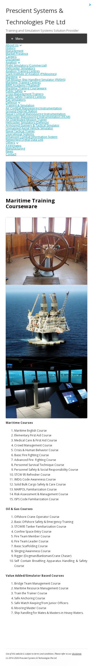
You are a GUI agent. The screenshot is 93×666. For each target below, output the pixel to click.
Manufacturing (15, 148)
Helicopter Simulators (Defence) (27, 123)
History (11, 48)
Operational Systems (20, 134)
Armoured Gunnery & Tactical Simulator (32, 125)
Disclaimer (13, 59)
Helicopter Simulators (20, 68)
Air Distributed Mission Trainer (26, 120)
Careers (11, 57)
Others (10, 143)
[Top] (86, 627)
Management (14, 51)
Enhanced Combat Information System (31, 137)
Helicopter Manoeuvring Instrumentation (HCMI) (38, 117)
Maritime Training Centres (23, 83)
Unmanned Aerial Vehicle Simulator (29, 128)
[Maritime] (84, 627)
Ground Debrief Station (21, 111)
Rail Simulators (16, 100)
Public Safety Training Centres (26, 97)
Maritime (12, 77)
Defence (11, 103)
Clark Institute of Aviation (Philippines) (31, 74)
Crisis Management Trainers (24, 94)
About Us (12, 45)
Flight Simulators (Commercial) (26, 65)
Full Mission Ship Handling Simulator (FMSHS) (35, 80)
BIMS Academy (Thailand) (23, 85)
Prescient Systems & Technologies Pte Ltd (35, 16)
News (9, 151)
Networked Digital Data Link (24, 140)
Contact (11, 154)
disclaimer (77, 653)
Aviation (11, 62)
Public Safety (14, 91)
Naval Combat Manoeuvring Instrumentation (36, 114)
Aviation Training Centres (23, 71)
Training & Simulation (20, 105)
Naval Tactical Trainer (20, 131)
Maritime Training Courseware (26, 88)
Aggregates (13, 146)
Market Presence (17, 54)
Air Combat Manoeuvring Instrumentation (34, 108)
